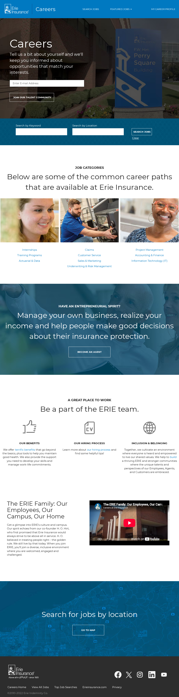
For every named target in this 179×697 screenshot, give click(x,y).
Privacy (117, 687)
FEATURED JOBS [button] (120, 9)
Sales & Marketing (89, 260)
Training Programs (29, 255)
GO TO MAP (88, 630)
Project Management (149, 249)
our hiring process (98, 449)
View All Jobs (40, 687)
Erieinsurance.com (95, 687)
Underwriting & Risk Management (89, 266)
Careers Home (17, 687)
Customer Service (89, 255)
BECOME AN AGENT (89, 352)
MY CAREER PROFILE (163, 9)
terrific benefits (25, 449)
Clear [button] (135, 138)
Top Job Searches (65, 687)
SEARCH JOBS (91, 9)
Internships (29, 249)
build (173, 457)
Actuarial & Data (29, 260)
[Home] (31, 9)
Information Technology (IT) (149, 260)
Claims (89, 249)
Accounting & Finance (149, 255)
